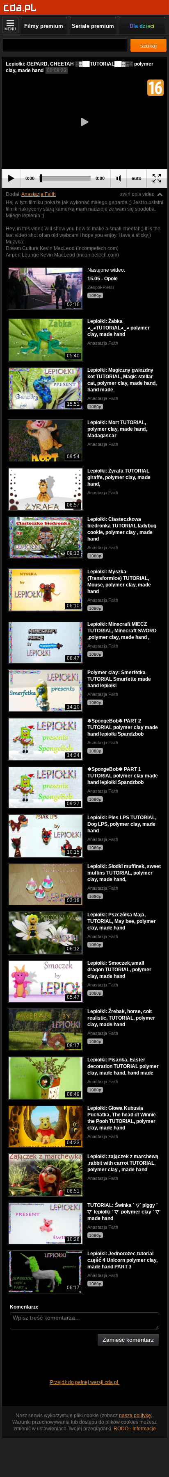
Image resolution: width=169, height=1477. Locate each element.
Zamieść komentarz (128, 1339)
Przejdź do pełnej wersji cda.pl (84, 1382)
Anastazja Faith (38, 194)
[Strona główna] (20, 8)
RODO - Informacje (135, 1429)
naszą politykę (135, 1415)
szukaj (148, 45)
